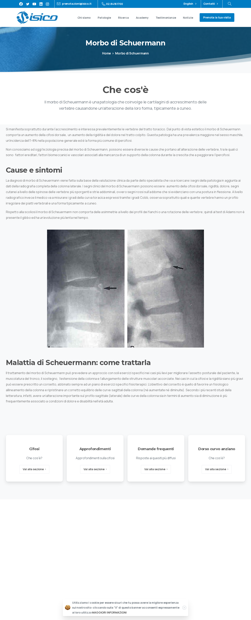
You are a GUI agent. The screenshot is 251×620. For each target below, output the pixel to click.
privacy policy (214, 539)
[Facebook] (21, 4)
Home (106, 53)
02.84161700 (114, 4)
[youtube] (34, 4)
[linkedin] (41, 4)
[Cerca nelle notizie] (229, 4)
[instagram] (47, 4)
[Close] (184, 608)
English (189, 4)
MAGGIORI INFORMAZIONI (109, 612)
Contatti (209, 4)
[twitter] (27, 4)
